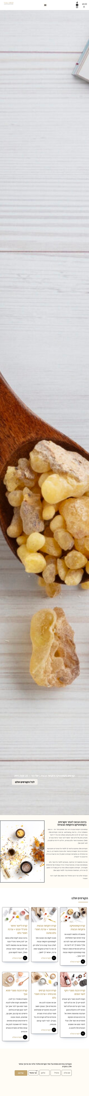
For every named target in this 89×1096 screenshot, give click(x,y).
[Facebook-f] (77, 3)
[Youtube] (77, 5)
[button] (85, 5)
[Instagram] (77, 7)
